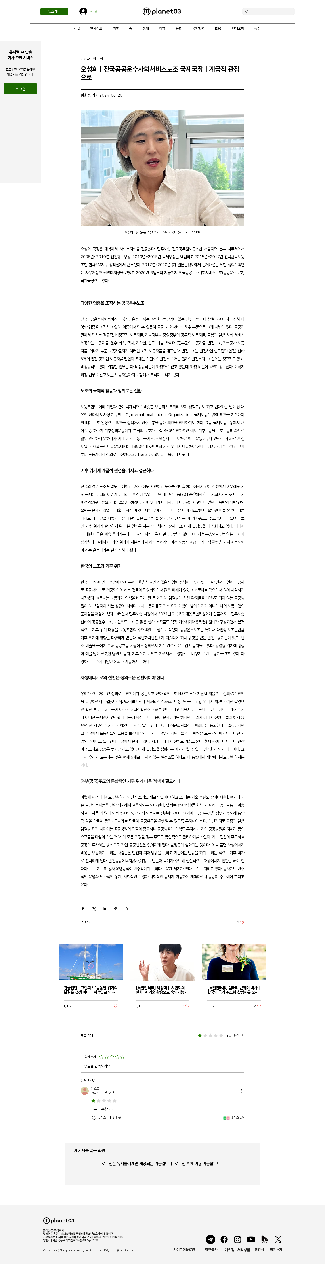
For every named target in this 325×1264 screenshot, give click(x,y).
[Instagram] (237, 1239)
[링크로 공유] (115, 908)
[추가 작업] (241, 1091)
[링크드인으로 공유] (104, 908)
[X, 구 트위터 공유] (94, 908)
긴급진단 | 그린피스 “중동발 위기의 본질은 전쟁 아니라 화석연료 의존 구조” (90, 990)
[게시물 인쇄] (126, 908)
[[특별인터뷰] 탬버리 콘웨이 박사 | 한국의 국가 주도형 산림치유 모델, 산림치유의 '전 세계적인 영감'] (234, 962)
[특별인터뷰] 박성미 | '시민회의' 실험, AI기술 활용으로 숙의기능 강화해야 (162, 990)
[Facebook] (224, 1239)
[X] (278, 1239)
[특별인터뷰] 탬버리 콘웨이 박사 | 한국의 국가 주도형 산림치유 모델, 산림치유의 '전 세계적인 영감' (233, 990)
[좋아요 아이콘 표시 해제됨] (94, 1118)
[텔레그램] (210, 1239)
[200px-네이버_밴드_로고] (264, 1239)
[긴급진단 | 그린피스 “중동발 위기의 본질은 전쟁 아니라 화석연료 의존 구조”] (91, 962)
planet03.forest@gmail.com (115, 1250)
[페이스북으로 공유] (83, 908)
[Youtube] (251, 1239)
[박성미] (162, 962)
